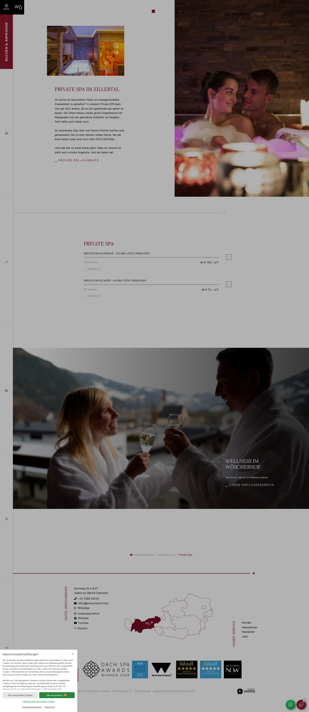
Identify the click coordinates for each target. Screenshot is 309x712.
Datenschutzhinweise (32, 707)
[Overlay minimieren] (73, 654)
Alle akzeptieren (55, 695)
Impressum (50, 707)
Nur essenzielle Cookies (20, 695)
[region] (39, 674)
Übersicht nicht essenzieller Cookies (39, 701)
